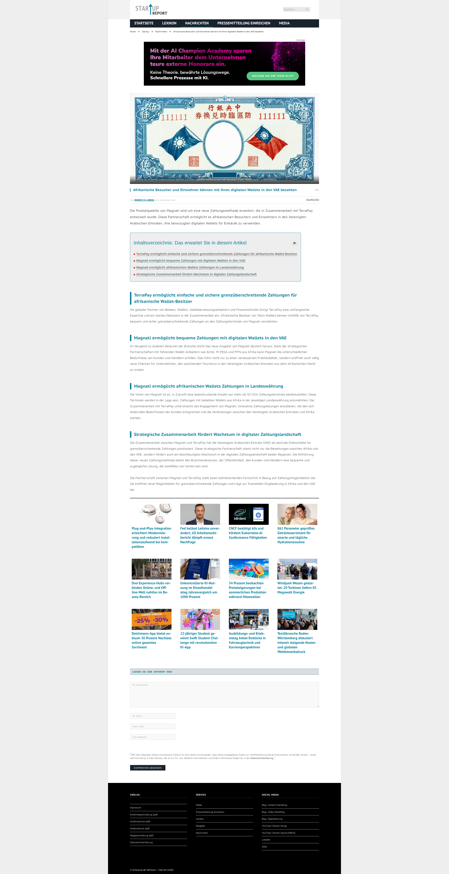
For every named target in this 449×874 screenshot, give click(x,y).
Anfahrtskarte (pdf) (140, 828)
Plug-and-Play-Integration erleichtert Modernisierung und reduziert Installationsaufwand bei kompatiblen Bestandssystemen (151, 537)
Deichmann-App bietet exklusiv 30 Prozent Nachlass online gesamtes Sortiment (151, 640)
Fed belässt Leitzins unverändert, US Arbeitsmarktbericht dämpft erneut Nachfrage (200, 535)
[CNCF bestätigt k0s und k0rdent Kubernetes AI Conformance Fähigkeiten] (249, 514)
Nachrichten (197, 23)
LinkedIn (266, 839)
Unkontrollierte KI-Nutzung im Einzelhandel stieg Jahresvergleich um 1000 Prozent (198, 590)
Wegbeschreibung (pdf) (141, 835)
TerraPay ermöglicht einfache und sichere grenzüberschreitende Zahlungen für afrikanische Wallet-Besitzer (216, 254)
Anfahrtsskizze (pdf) (140, 821)
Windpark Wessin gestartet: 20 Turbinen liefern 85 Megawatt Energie (296, 587)
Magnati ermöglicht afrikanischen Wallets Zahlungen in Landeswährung (190, 267)
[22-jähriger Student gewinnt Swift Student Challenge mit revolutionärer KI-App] (200, 619)
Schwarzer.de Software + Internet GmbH (152, 869)
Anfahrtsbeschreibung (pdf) (144, 814)
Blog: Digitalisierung (272, 818)
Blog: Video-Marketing (273, 811)
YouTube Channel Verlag (274, 825)
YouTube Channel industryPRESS (278, 832)
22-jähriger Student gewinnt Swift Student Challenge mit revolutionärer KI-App (199, 640)
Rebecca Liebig (144, 199)
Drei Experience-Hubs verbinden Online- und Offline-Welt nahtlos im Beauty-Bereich (151, 590)
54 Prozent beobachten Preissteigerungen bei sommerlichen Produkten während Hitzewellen (247, 590)
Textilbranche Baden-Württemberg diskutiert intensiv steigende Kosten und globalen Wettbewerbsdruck (296, 642)
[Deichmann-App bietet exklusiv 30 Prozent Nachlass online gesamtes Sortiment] (152, 619)
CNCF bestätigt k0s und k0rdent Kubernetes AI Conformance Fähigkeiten (248, 533)
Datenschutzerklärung (261, 758)
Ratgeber (200, 825)
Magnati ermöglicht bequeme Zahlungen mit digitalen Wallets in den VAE (190, 260)
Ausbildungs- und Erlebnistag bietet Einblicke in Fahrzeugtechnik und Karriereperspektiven (247, 640)
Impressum (135, 807)
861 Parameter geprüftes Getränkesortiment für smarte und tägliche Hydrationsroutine (295, 535)
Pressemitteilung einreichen (243, 23)
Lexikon (169, 23)
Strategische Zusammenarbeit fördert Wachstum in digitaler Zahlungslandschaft (196, 274)
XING (264, 846)
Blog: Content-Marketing (274, 804)
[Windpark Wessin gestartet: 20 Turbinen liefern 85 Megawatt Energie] (297, 569)
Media (284, 23)
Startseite (143, 23)
